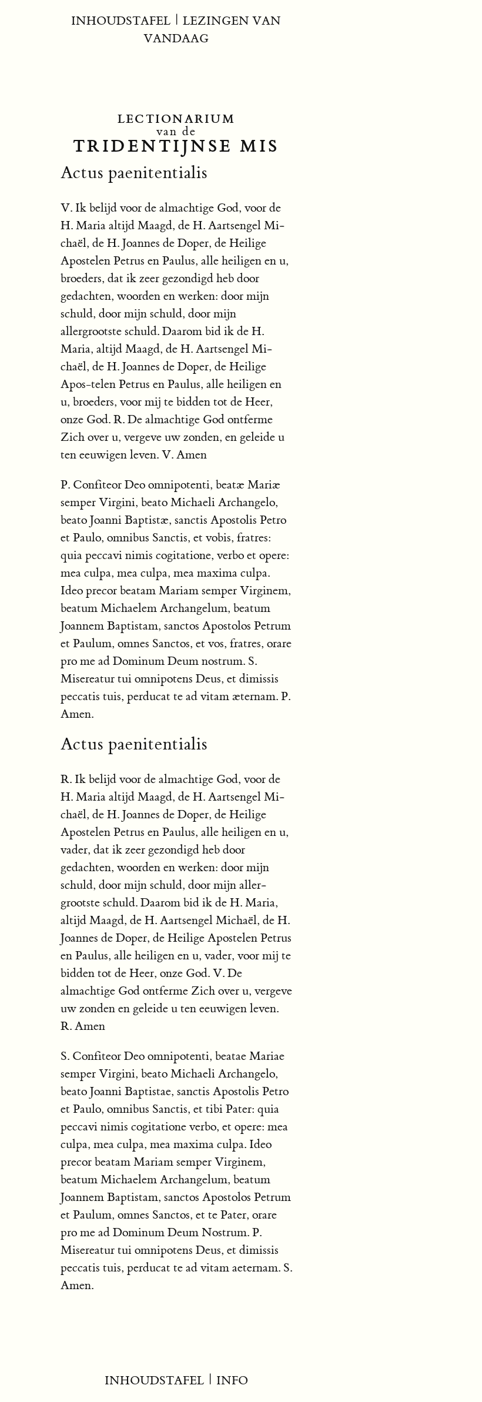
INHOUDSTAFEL (120, 21)
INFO (232, 1380)
